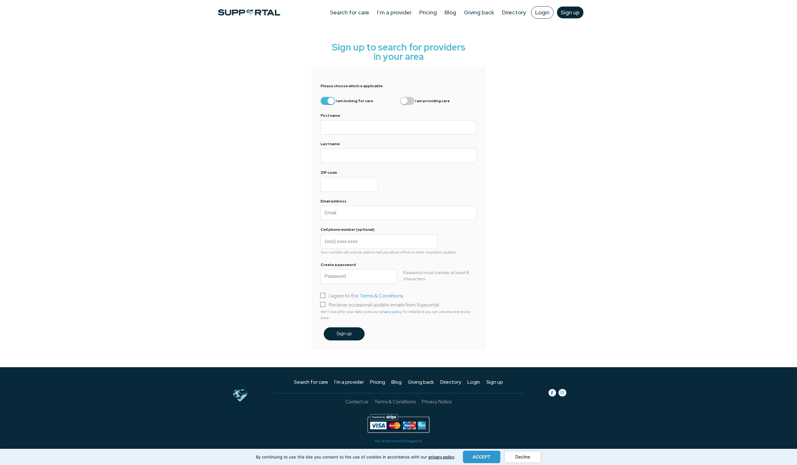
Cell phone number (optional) (348, 229)
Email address (334, 201)
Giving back (479, 12)
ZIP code (329, 172)
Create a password (338, 264)
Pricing (428, 12)
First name (330, 115)
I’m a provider (394, 12)
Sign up (570, 12)
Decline (522, 456)
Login (542, 12)
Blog (450, 12)
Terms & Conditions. (382, 295)
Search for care (349, 12)
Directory (514, 12)
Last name (330, 143)
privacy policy (441, 456)
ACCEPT (481, 456)
